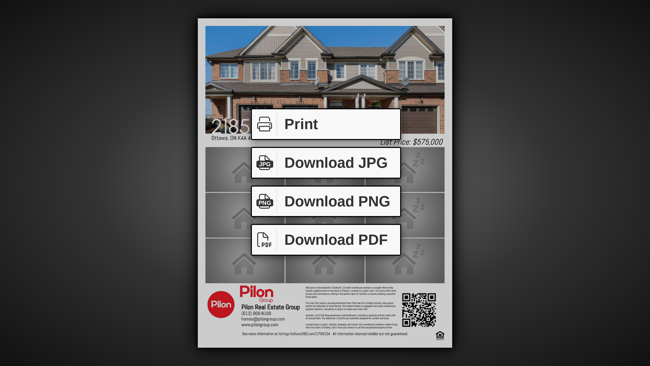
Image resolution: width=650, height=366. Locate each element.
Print (301, 124)
